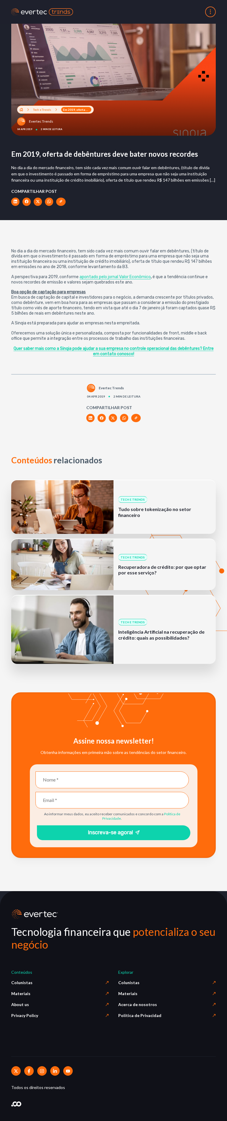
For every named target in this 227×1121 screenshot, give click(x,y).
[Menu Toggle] (210, 12)
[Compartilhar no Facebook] (26, 202)
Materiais (20, 993)
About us (20, 1004)
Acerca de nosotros (137, 1004)
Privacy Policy (24, 1015)
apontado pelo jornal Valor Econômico (115, 276)
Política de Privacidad (139, 1015)
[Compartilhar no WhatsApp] (49, 202)
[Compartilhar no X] (38, 202)
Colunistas (22, 982)
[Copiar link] (61, 202)
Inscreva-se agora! (110, 832)
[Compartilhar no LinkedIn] (15, 202)
